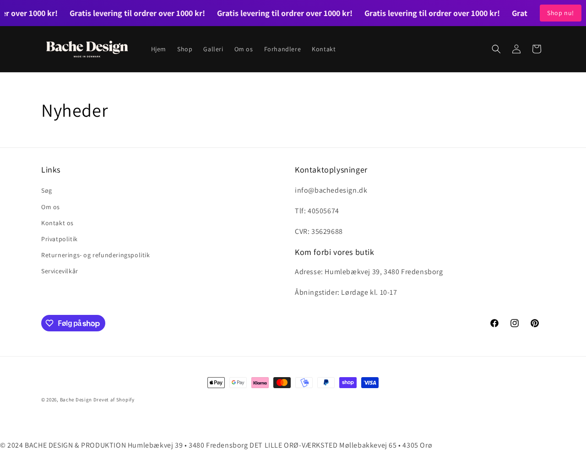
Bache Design (76, 399)
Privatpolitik (59, 239)
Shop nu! (560, 13)
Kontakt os (57, 223)
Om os (50, 207)
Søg (46, 190)
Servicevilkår (59, 271)
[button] (496, 49)
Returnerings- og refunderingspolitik (95, 255)
